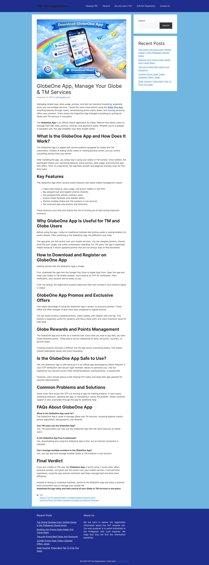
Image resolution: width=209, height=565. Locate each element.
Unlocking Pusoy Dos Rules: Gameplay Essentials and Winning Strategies (69, 500)
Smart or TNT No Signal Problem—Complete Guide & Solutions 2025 (67, 498)
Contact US (165, 6)
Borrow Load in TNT (123, 6)
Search (141, 21)
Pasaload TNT (92, 6)
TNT (41, 495)
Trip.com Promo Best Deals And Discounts (57, 536)
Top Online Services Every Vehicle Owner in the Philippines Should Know (154, 53)
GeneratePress (122, 561)
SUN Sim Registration (146, 6)
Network (106, 6)
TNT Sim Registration (52, 6)
